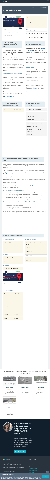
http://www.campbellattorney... (12, 268)
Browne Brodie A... (25, 387)
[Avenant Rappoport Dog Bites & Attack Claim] (9, 381)
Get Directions (30, 251)
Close (47, 471)
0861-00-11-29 (8, 247)
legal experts (35, 185)
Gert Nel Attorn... (10, 407)
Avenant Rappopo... (9, 387)
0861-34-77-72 (8, 242)
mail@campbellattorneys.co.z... (12, 261)
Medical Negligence (32, 464)
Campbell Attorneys (9, 32)
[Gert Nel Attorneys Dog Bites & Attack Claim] (9, 401)
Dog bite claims (29, 69)
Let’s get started (21, 451)
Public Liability (31, 472)
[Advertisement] (36, 145)
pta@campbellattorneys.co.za (12, 257)
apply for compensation (9, 96)
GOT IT (46, 476)
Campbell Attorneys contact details (35, 37)
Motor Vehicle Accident (33, 470)
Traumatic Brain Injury (33, 468)
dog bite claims (6, 60)
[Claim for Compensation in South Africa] (4, 1)
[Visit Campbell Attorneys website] (13, 278)
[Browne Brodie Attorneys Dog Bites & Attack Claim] (25, 381)
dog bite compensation (9, 173)
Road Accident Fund (32, 462)
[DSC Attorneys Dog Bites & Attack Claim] (40, 381)
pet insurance (34, 88)
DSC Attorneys (40, 387)
